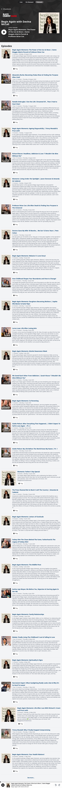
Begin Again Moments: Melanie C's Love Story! (29, 256)
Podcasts (39, 2)
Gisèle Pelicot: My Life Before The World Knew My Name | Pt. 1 (34, 449)
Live (21, 2)
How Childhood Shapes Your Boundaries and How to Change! (34, 279)
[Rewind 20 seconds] (55, 785)
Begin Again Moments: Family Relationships (28, 614)
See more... (31, 778)
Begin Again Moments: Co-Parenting (25, 401)
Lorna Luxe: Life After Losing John (24, 328)
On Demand (29, 2)
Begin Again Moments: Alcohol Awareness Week (29, 351)
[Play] (3, 785)
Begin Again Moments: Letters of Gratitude (28, 517)
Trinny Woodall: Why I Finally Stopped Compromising (31, 730)
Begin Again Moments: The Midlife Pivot (26, 565)
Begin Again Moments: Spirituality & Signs (27, 660)
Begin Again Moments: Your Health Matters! (28, 754)
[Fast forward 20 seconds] (59, 785)
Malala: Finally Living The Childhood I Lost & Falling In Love (33, 637)
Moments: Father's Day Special (28, 472)
